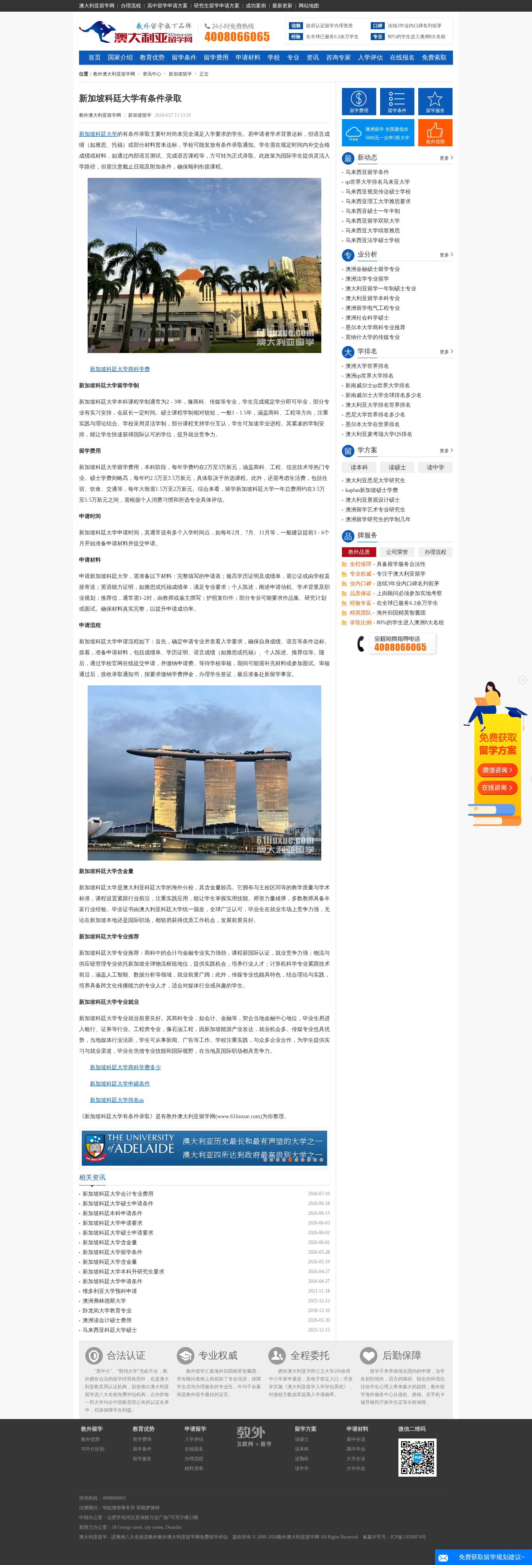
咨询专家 (338, 57)
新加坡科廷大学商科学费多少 (125, 1067)
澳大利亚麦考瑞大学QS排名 (378, 434)
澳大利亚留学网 (97, 6)
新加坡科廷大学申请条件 (113, 1281)
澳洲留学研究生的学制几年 (378, 519)
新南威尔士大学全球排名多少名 (383, 395)
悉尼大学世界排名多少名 (375, 415)
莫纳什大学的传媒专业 (372, 337)
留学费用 (216, 57)
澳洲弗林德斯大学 (104, 1301)
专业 (293, 57)
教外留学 (92, 1429)
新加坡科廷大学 (98, 134)
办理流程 (131, 6)
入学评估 (370, 57)
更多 (444, 158)
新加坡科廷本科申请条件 (113, 1213)
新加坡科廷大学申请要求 (113, 1223)
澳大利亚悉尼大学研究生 (375, 480)
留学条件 (184, 57)
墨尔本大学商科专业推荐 (375, 327)
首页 (94, 57)
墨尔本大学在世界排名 (372, 424)
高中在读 (356, 1439)
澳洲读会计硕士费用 (107, 1320)
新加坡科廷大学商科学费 (120, 369)
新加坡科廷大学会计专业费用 (118, 1194)
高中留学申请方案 (167, 6)
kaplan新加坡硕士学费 (371, 490)
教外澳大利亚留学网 (135, 31)
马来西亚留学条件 (367, 172)
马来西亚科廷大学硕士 (110, 1330)
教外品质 (359, 552)
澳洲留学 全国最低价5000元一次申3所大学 (387, 133)
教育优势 (152, 57)
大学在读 (356, 1458)
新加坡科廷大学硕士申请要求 (118, 1233)
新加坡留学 (180, 74)
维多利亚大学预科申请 (110, 1291)
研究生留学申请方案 (217, 6)
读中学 (435, 467)
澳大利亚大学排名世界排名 (378, 405)
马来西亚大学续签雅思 (372, 231)
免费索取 (434, 57)
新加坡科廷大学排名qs (117, 1100)
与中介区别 (92, 1449)
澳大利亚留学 (93, 1537)
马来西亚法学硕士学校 (372, 240)
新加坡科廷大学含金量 (110, 1242)
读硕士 (397, 467)
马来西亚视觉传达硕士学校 (378, 192)
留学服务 (435, 110)
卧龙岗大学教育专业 (107, 1311)
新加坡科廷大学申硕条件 (120, 1084)
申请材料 (248, 57)
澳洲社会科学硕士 (367, 318)
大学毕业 (356, 1468)
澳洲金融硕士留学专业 (372, 269)
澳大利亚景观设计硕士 (372, 500)
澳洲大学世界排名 (367, 366)
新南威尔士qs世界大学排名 (377, 385)
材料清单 (194, 1468)
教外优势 (435, 141)
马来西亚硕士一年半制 (372, 211)
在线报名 (402, 57)
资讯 (313, 57)
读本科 (359, 467)
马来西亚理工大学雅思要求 (378, 201)
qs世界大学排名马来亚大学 (377, 182)
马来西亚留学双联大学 (372, 221)
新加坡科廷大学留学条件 (113, 1252)
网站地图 (309, 6)
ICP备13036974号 (408, 1537)
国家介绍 (120, 57)
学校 (274, 57)
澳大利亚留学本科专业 (372, 298)
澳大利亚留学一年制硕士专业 (380, 289)
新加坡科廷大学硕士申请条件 (118, 1204)
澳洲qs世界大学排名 (369, 376)
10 (321, 1160)
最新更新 (282, 6)
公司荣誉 (397, 552)
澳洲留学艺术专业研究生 (375, 510)
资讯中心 (152, 74)
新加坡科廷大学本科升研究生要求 (123, 1272)
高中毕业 (356, 1449)
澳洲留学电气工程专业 (372, 308)
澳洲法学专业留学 (367, 279)
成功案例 (256, 6)
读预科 (302, 1458)
